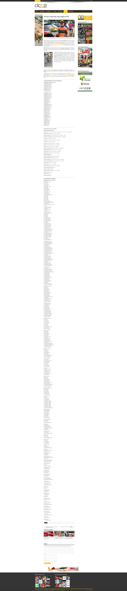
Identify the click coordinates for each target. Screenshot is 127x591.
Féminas (65, 11)
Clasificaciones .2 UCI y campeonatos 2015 (66, 527)
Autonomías (48, 11)
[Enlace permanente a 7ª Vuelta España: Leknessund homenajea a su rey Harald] (59, 536)
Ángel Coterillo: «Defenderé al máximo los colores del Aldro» (52, 527)
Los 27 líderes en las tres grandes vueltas (48, 538)
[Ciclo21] (41, 7)
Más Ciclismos (70, 11)
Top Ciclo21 (57, 18)
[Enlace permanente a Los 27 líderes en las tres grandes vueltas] (49, 536)
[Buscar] (91, 0)
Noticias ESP (54, 18)
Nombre (45, 554)
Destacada (49, 18)
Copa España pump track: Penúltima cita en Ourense (48, 0)
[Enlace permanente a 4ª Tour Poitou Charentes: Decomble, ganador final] (69, 536)
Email (45, 557)
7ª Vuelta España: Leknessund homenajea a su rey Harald (59, 538)
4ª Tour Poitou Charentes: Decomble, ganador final (69, 538)
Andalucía (46, 18)
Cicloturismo (60, 11)
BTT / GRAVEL (54, 11)
